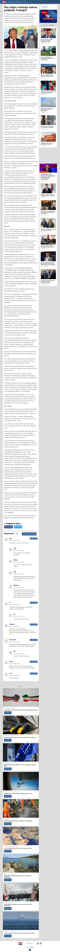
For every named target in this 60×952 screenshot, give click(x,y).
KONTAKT (21, 2)
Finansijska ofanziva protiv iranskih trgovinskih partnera (21, 710)
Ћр (27, 1)
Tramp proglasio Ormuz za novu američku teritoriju (19, 933)
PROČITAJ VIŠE (8, 712)
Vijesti (13, 2)
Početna (10, 2)
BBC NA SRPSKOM (11, 516)
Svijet (20, 686)
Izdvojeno (44, 25)
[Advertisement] (48, 155)
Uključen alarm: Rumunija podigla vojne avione (18, 793)
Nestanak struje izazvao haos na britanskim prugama (20, 737)
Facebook (9, 527)
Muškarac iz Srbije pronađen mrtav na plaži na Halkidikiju (17, 876)
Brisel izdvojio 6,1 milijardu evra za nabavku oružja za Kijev (20, 765)
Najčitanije (51, 25)
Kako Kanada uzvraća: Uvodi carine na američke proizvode (18, 905)
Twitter (19, 527)
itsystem (31, 947)
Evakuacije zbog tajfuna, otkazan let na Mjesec (18, 821)
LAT (25, 1)
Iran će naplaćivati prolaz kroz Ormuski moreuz (18, 848)
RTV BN (17, 2)
